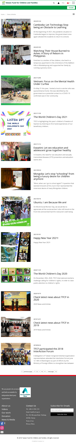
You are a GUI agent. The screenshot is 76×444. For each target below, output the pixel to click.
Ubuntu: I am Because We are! (50, 202)
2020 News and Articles (42, 304)
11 (45, 371)
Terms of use (30, 421)
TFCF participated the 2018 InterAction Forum (48, 350)
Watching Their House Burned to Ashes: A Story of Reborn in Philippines (52, 53)
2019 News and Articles (42, 330)
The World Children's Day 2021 (50, 117)
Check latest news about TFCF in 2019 (51, 324)
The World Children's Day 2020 (50, 273)
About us (6, 405)
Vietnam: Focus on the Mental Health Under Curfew (54, 82)
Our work (6, 412)
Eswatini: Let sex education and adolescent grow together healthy (52, 149)
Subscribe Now (62, 414)
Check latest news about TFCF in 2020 (51, 298)
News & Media (11, 14)
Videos (5, 409)
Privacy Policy (30, 424)
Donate (71, 8)
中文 (4, 423)
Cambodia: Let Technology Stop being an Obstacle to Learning (51, 26)
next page (51, 371)
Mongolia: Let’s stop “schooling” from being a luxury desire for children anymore (54, 176)
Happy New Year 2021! (46, 238)
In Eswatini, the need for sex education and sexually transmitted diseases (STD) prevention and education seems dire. (53, 157)
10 (42, 371)
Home (3, 14)
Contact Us (31, 406)
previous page (28, 371)
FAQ (63, 3)
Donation (6, 416)
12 (56, 371)
